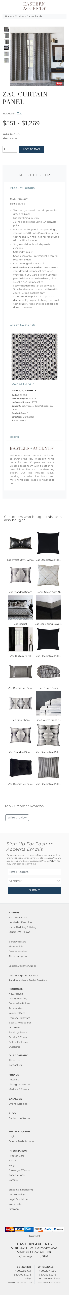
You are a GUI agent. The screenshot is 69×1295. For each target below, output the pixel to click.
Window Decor (17, 1013)
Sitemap (14, 1208)
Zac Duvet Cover (48, 688)
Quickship (14, 1046)
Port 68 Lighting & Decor (23, 975)
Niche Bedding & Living (22, 927)
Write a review (17, 817)
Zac (19, 113)
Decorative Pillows (19, 1003)
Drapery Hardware (19, 1017)
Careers (13, 1179)
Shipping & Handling (21, 1189)
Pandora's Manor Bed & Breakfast (28, 980)
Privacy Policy (48, 861)
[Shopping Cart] (63, 6)
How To (13, 1160)
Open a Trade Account (22, 1141)
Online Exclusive (18, 1042)
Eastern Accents (18, 917)
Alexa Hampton (18, 956)
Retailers (14, 1079)
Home (8, 16)
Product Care (16, 1155)
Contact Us (15, 1064)
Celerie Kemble (17, 951)
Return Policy (17, 1194)
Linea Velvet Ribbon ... (48, 720)
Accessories (15, 1008)
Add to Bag (31, 149)
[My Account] (59, 6)
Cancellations (16, 1175)
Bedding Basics (18, 1032)
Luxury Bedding (18, 998)
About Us (14, 1060)
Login (12, 1136)
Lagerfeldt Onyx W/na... (20, 559)
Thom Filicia (16, 946)
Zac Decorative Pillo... (48, 559)
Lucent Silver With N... (48, 591)
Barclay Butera (17, 941)
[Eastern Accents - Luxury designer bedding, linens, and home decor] (34, 5)
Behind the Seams (19, 1118)
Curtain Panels (34, 16)
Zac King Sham (21, 720)
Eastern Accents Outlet (22, 965)
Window (19, 16)
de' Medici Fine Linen (21, 922)
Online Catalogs (18, 1103)
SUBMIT (34, 890)
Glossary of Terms (19, 1170)
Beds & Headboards (20, 1022)
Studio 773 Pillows (19, 931)
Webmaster (15, 1204)
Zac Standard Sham (20, 591)
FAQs (12, 1165)
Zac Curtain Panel (20, 655)
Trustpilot (34, 1236)
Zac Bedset (20, 623)
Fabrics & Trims (18, 1037)
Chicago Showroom (20, 1084)
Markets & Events (19, 1089)
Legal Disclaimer (18, 1199)
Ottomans (15, 1027)
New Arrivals (16, 993)
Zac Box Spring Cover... (48, 623)
